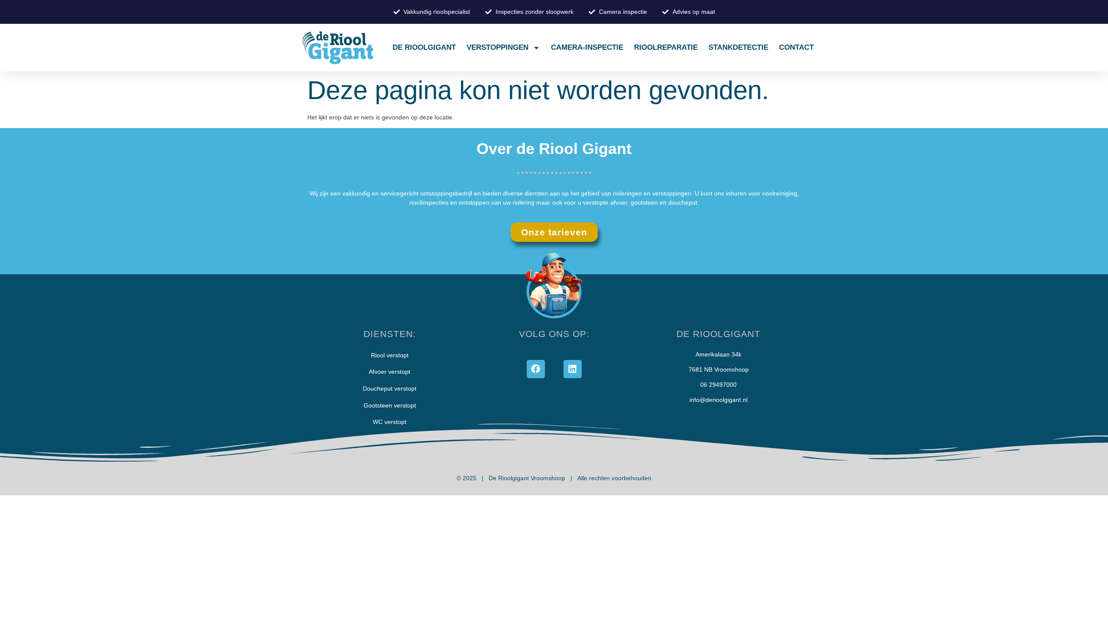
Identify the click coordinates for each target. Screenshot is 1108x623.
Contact (796, 47)
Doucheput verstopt (389, 388)
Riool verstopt (390, 355)
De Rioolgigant (424, 47)
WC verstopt (389, 421)
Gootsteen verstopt (390, 405)
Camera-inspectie (587, 47)
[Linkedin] (573, 369)
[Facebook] (536, 369)
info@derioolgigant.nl (718, 399)
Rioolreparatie (666, 47)
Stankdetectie (738, 47)
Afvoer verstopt (389, 371)
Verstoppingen (497, 47)
